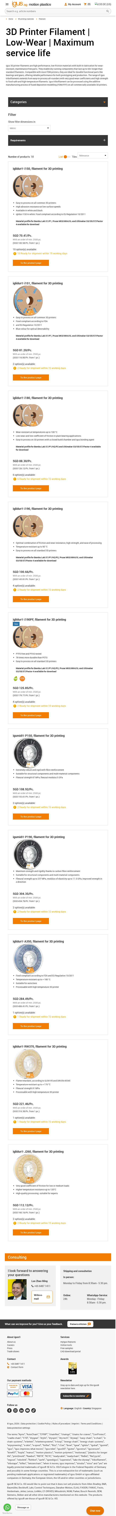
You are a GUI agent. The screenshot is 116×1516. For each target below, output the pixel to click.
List (61, 156)
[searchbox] (55, 11)
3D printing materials (26, 19)
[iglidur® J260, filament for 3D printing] (35, 1169)
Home (11, 19)
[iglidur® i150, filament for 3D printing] (35, 186)
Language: (73, 1408)
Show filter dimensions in (21, 121)
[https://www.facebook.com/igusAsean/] (9, 1410)
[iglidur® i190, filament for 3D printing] (35, 526)
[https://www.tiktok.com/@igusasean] (33, 1410)
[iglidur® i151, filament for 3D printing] (35, 301)
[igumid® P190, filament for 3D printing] (35, 854)
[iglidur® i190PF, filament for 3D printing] (35, 637)
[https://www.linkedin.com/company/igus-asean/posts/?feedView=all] (21, 1410)
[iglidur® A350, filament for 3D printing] (35, 959)
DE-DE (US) (105, 4)
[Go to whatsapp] (7, 1507)
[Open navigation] (7, 4)
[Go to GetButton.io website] (7, 1513)
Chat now (95, 1510)
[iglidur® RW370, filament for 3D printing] (35, 1064)
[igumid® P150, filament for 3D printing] (35, 753)
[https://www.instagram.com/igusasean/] (15, 1410)
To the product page (30, 262)
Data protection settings (18, 1427)
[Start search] (108, 11)
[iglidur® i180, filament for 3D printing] (35, 415)
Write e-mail (38, 1296)
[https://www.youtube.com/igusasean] (27, 1410)
